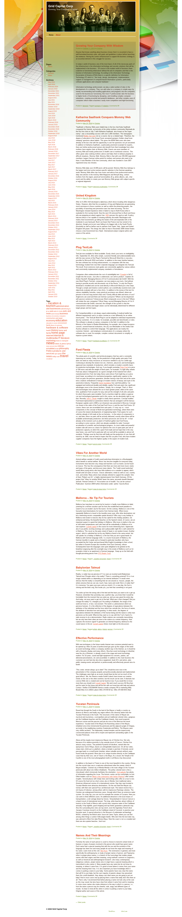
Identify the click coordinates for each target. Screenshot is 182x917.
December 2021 (53, 91)
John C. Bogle (91, 398)
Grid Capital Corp (60, 6)
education (61, 320)
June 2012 (51, 263)
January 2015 (52, 207)
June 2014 (51, 209)
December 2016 (53, 176)
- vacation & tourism (99, 559)
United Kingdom (86, 195)
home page (58, 332)
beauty (57, 313)
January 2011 (52, 294)
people (57, 348)
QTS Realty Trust (104, 553)
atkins (100, 629)
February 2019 (53, 122)
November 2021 (53, 93)
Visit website (121, 772)
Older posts (80, 902)
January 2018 (52, 151)
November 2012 (53, 252)
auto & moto (97, 444)
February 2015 (53, 205)
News (84, 187)
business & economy (52, 316)
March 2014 (52, 216)
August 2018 (52, 136)
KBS (107, 215)
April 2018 (51, 145)
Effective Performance (90, 638)
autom (53, 313)
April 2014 (51, 214)
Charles (99, 48)
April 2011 (51, 292)
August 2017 (52, 158)
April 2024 (51, 84)
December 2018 (53, 127)
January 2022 (52, 89)
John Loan (124, 911)
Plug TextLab (84, 247)
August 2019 (52, 111)
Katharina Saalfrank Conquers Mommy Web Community (103, 118)
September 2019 (53, 109)
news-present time (51, 346)
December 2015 (53, 194)
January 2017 (52, 174)
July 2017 (51, 160)
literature (65, 338)
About (58, 35)
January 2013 (52, 247)
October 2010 (52, 296)
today (54, 356)
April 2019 (51, 118)
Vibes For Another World (91, 453)
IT (102, 106)
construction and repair (54, 318)
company (98, 106)
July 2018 (51, 138)
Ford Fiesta (83, 349)
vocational (49, 359)
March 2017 (52, 169)
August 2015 (52, 198)
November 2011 (53, 279)
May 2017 (51, 165)
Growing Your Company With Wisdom (99, 45)
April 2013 (51, 241)
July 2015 (51, 200)
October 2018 (52, 131)
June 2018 (51, 140)
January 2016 (52, 191)
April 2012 (51, 267)
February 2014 (53, 218)
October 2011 (52, 281)
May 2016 (51, 187)
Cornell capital (91, 527)
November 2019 (53, 104)
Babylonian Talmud (88, 567)
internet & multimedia (100, 187)
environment (62, 323)
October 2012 (52, 254)
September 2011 (53, 283)
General (85, 106)
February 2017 (53, 171)
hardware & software (100, 341)
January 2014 (52, 221)
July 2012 (51, 261)
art (49, 311)
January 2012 (52, 274)
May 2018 (51, 142)
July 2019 (51, 113)
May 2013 (51, 238)
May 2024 (51, 82)
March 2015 (52, 203)
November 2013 (53, 225)
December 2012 (53, 250)
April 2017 (51, 167)
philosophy (64, 348)
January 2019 (52, 124)
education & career (52, 323)
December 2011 (53, 276)
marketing (50, 340)
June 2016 (51, 185)
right (55, 353)
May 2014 (51, 212)
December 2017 (53, 154)
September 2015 (53, 196)
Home (51, 35)
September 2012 (53, 256)
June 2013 (51, 236)
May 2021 (51, 102)
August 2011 (52, 285)
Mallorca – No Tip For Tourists (95, 498)
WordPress (112, 911)
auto (51, 311)
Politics (49, 351)
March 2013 (52, 243)
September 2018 (53, 133)
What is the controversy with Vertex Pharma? (108, 777)
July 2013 (51, 234)
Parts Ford (124, 367)
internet (49, 335)
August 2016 (52, 180)
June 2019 (51, 116)
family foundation (105, 383)
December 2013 (53, 223)
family (48, 325)
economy (50, 320)
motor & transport (62, 341)
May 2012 (51, 265)
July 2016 (51, 183)
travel (109, 559)
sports (59, 354)
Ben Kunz (104, 851)
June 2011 (51, 288)
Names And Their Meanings (93, 835)
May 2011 (51, 290)
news (50, 343)
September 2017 (53, 156)
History (104, 629)
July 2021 (51, 100)
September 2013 (53, 229)
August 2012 (52, 259)
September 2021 (53, 95)
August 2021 (52, 98)
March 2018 (52, 147)
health (48, 330)
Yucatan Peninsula (87, 704)
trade (58, 356)
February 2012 (53, 272)
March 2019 (52, 120)
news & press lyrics (99, 489)
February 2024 (53, 86)
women (110, 629)
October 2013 (52, 227)
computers (62, 316)
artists (95, 629)
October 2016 (52, 178)
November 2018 (53, 129)
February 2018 (53, 149)
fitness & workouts (56, 325)
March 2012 (52, 270)
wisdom (105, 106)
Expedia (123, 274)
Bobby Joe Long (89, 136)
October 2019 (52, 107)
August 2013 (52, 232)
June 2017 (51, 162)
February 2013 (53, 245)
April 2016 (51, 189)
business (64, 313)
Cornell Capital (100, 683)
